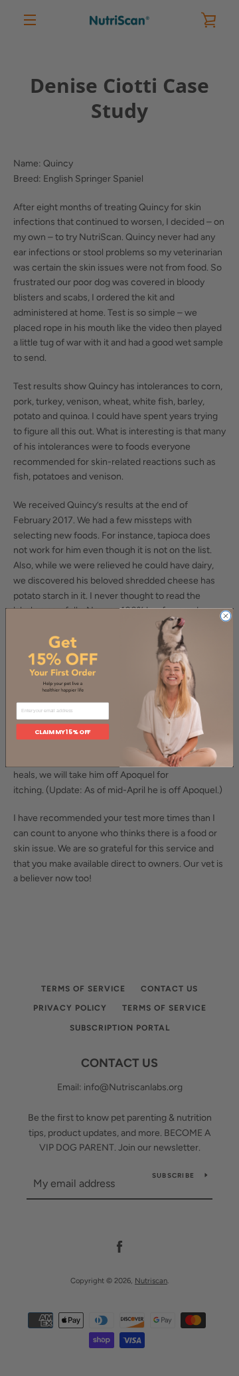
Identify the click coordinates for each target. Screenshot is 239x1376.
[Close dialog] (225, 616)
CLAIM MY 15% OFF (62, 731)
